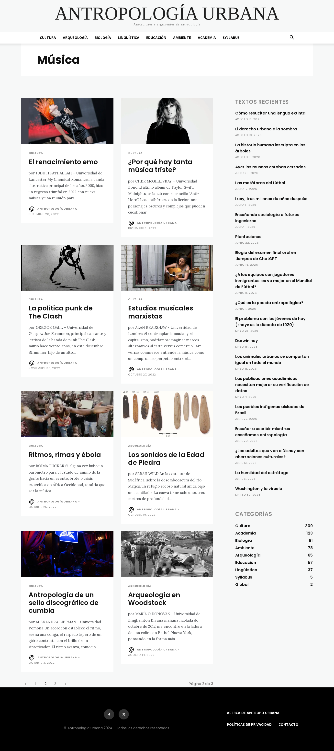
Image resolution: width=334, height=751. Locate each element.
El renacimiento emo (63, 161)
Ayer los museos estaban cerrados (270, 167)
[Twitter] (124, 714)
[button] (292, 38)
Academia (207, 37)
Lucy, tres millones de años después (271, 199)
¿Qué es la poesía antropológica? (269, 303)
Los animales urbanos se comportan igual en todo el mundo (272, 359)
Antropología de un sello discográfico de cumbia (64, 602)
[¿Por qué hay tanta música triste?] (167, 121)
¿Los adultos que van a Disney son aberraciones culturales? (269, 454)
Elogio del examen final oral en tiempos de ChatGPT (265, 256)
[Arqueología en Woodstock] (167, 554)
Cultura (48, 37)
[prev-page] (25, 683)
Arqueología (75, 37)
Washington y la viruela (258, 488)
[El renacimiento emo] (67, 121)
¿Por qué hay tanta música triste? (160, 165)
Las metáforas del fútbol (260, 183)
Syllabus (231, 37)
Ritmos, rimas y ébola (65, 454)
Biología (103, 37)
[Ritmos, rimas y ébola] (67, 414)
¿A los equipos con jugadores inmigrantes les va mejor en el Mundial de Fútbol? (273, 281)
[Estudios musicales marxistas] (167, 268)
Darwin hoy (246, 340)
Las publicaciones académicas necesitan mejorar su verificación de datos (272, 385)
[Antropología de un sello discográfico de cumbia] (67, 554)
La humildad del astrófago (262, 473)
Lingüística (128, 37)
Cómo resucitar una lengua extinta (270, 113)
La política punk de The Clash (61, 312)
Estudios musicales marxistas (160, 312)
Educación (156, 37)
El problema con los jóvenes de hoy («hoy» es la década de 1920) (270, 322)
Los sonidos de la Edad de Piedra (166, 458)
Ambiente (182, 37)
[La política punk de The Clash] (67, 268)
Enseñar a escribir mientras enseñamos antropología (262, 432)
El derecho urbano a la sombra (266, 129)
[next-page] (65, 683)
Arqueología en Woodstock (154, 598)
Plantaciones (248, 236)
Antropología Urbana (57, 209)
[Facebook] (109, 714)
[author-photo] (32, 209)
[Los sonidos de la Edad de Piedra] (167, 414)
